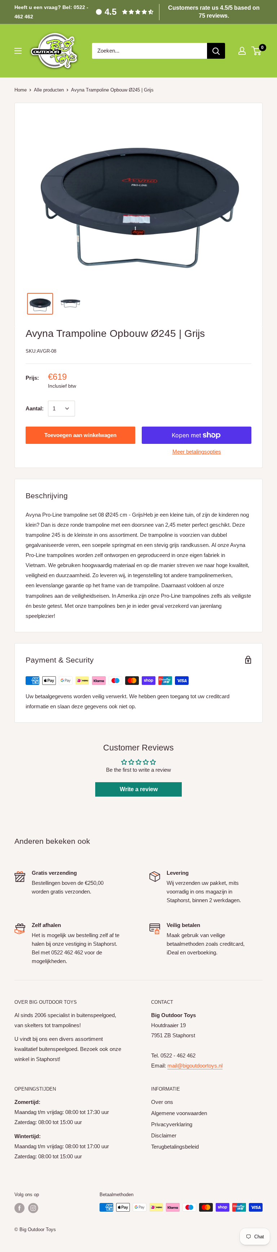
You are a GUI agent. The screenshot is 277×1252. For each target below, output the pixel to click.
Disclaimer (163, 1135)
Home (20, 90)
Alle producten (49, 90)
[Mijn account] (242, 51)
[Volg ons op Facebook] (19, 1208)
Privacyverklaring (171, 1124)
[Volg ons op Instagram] (33, 1208)
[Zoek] (216, 51)
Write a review (139, 789)
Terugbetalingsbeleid (175, 1147)
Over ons (162, 1102)
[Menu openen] (18, 51)
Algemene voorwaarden (179, 1113)
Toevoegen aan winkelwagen (80, 435)
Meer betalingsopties (196, 452)
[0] (256, 50)
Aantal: (35, 408)
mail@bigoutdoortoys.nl (195, 1065)
